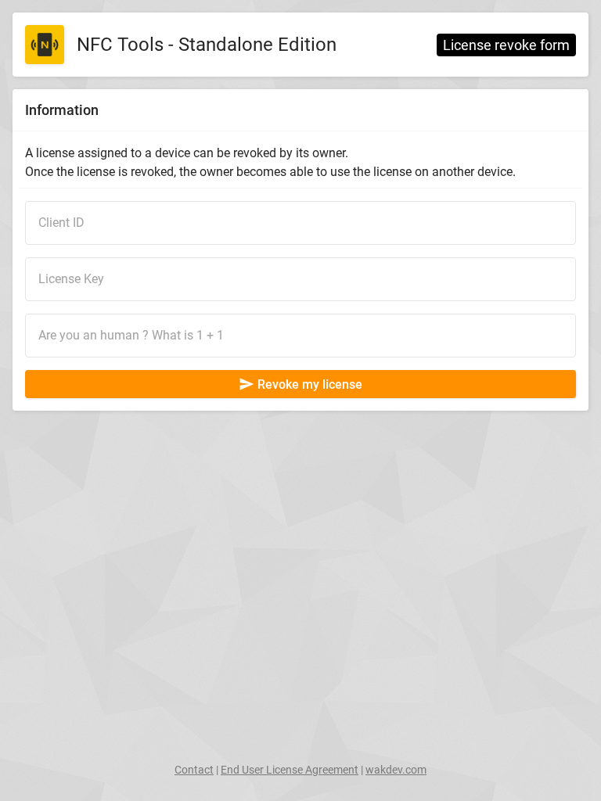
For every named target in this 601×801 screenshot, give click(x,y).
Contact (194, 769)
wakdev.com (395, 769)
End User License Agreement (289, 769)
